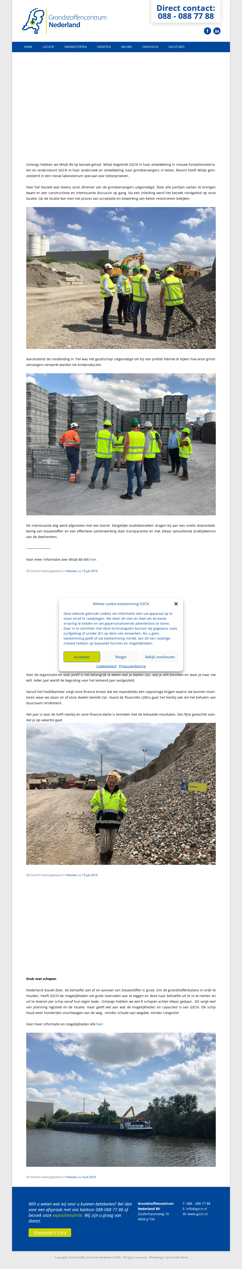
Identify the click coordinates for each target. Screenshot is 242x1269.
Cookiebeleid (106, 666)
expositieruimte (67, 1215)
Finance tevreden (49, 657)
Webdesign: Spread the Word (168, 1257)
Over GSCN (150, 47)
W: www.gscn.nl (195, 1214)
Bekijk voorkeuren (160, 656)
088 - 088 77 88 (186, 15)
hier (93, 559)
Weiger (121, 656)
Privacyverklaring (132, 666)
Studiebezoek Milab (53, 147)
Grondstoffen (76, 47)
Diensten (104, 47)
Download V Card (50, 1232)
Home (28, 47)
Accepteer (82, 656)
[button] (176, 603)
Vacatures (177, 47)
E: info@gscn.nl (195, 1208)
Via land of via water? (55, 961)
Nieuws (126, 47)
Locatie (48, 47)
